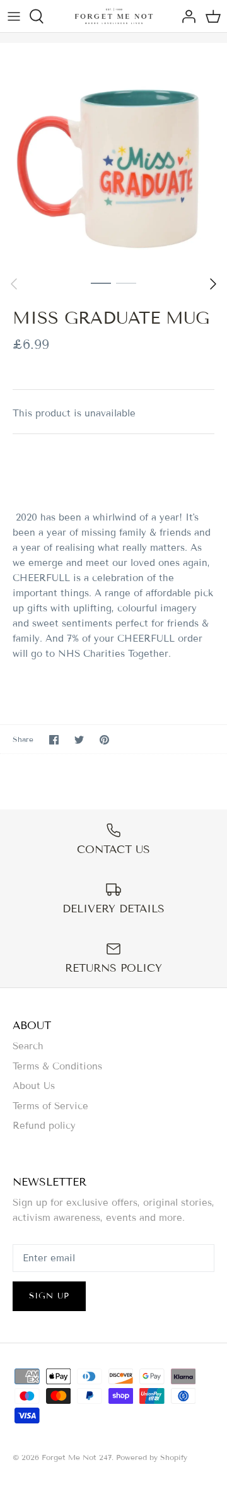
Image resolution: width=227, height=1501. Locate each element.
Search (28, 1046)
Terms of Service (50, 1106)
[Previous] (14, 284)
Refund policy (44, 1125)
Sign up (49, 1296)
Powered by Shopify (151, 1457)
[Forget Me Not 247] (113, 16)
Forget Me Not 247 (77, 1457)
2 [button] (126, 283)
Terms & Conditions (57, 1066)
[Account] (185, 16)
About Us (34, 1086)
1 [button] (101, 283)
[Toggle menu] (14, 16)
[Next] (213, 284)
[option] (113, 156)
